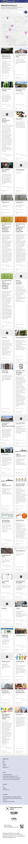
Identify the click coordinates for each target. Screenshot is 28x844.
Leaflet (15, 45)
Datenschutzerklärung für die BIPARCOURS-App (12, 798)
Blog (4, 761)
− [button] (2, 20)
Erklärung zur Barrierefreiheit (9, 801)
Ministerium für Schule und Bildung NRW (11, 779)
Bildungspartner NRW (7, 774)
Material (4, 765)
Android (4, 788)
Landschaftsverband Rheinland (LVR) (10, 776)
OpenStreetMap (20, 45)
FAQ (3, 762)
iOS (3, 786)
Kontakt (4, 764)
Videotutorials (6, 767)
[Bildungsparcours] (10, 1)
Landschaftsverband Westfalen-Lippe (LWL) (11, 777)
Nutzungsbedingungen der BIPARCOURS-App (12, 796)
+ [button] (2, 18)
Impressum (5, 799)
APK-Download (6, 789)
